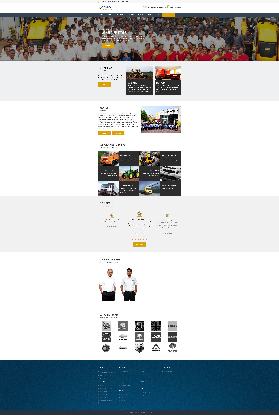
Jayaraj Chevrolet (168, 371)
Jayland (143, 371)
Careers (118, 133)
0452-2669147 (175, 7)
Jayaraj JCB (166, 374)
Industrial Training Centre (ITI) (149, 377)
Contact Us (168, 14)
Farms (158, 14)
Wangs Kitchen (124, 394)
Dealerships (120, 14)
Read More (104, 84)
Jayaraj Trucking (126, 185)
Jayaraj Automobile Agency (105, 388)
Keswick (144, 374)
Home (101, 14)
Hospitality (131, 14)
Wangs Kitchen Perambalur (105, 400)
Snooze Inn (102, 403)
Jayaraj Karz (154, 170)
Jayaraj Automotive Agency (169, 156)
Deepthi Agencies (126, 155)
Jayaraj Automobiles (169, 185)
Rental (150, 14)
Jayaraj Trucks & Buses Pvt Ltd (106, 391)
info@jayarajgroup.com (156, 7)
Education (141, 14)
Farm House (123, 400)
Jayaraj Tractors (110, 170)
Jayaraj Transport (146, 392)
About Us (110, 14)
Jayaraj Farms (145, 395)
